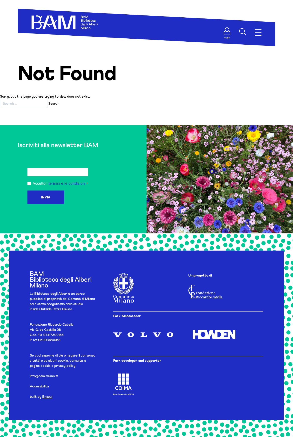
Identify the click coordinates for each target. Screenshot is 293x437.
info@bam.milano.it (44, 376)
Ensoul (47, 396)
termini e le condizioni (67, 183)
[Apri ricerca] (242, 31)
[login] (227, 31)
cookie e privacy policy (58, 365)
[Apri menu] (258, 32)
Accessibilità (39, 386)
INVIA (45, 197)
